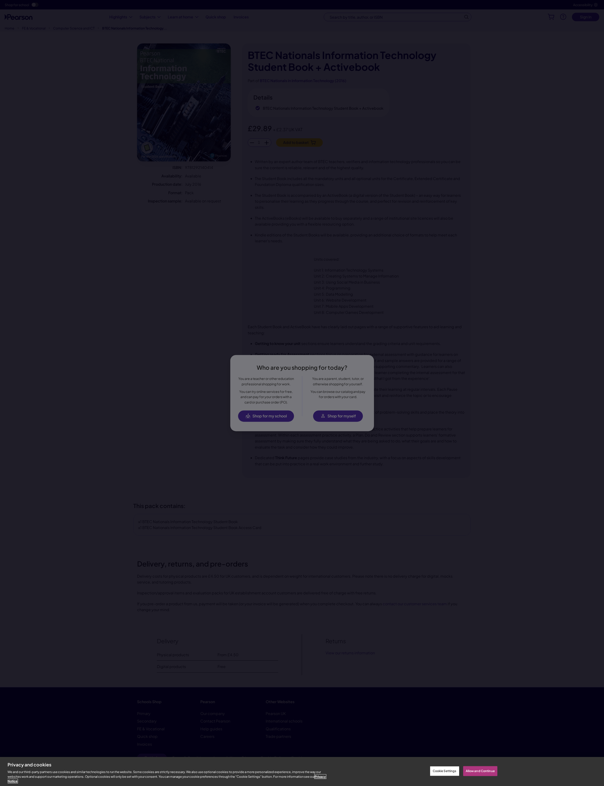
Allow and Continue (480, 771)
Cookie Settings (445, 771)
